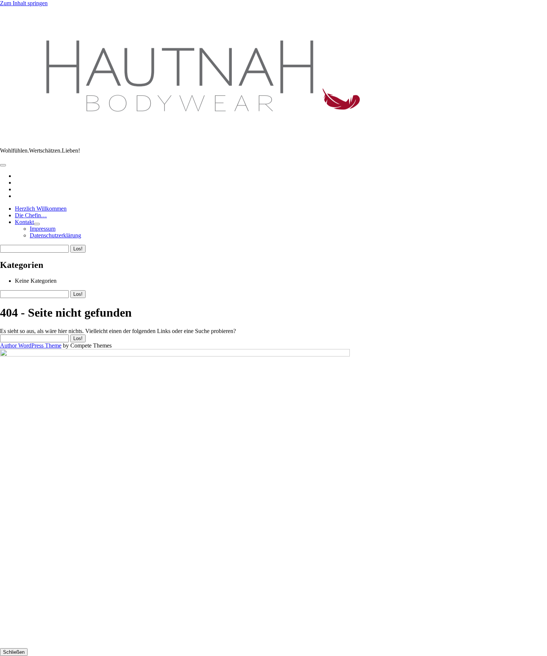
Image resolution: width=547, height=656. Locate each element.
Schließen (14, 652)
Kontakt (24, 222)
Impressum (42, 228)
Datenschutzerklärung (55, 235)
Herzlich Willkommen (41, 208)
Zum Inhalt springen (24, 3)
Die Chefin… (31, 215)
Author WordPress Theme (30, 345)
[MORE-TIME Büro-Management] (196, 138)
